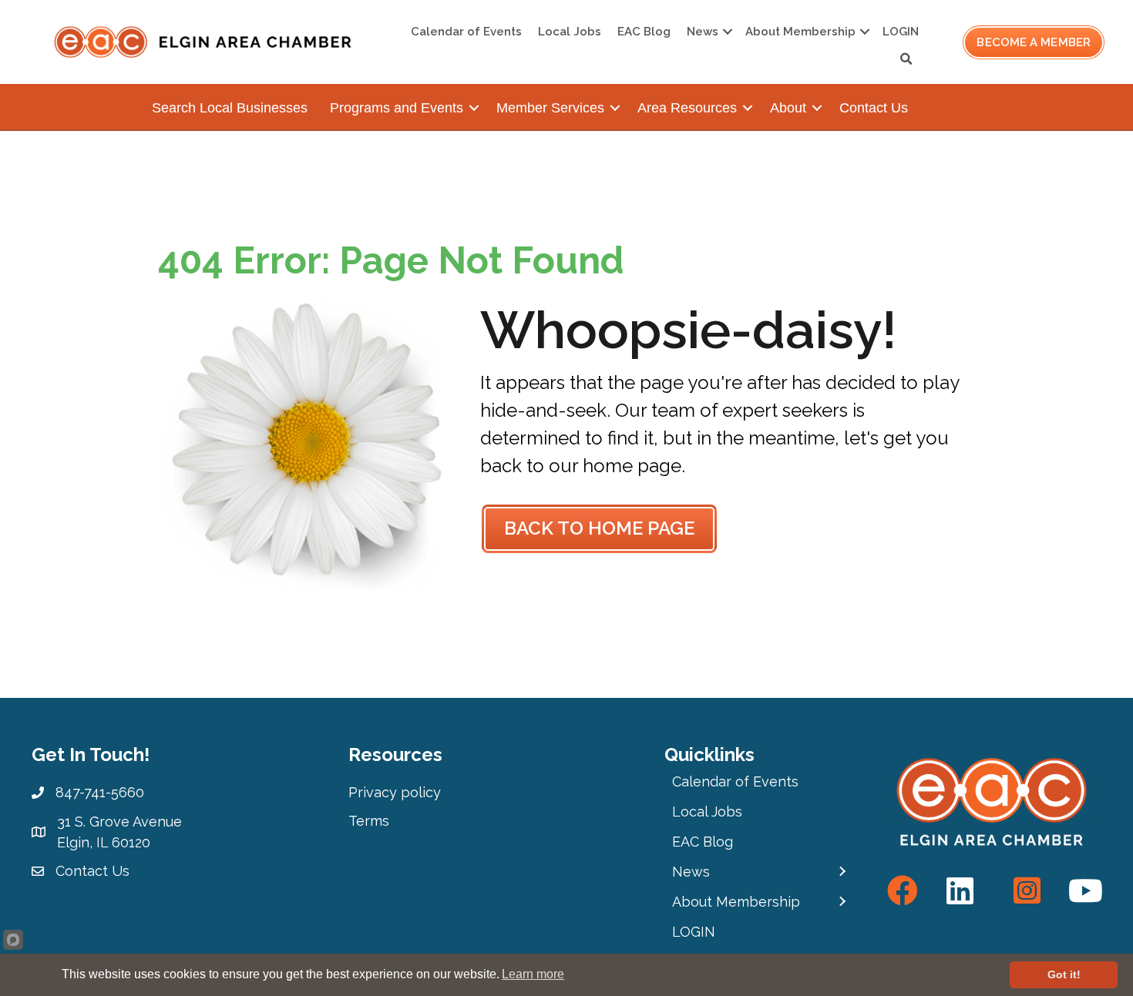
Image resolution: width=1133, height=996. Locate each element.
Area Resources (687, 108)
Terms (368, 821)
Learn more (533, 974)
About (788, 108)
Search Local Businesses (230, 108)
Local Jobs (569, 32)
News (702, 32)
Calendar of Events (466, 32)
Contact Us (873, 108)
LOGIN (901, 32)
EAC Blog (644, 32)
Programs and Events (396, 108)
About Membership (800, 32)
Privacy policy (394, 792)
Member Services (550, 108)
